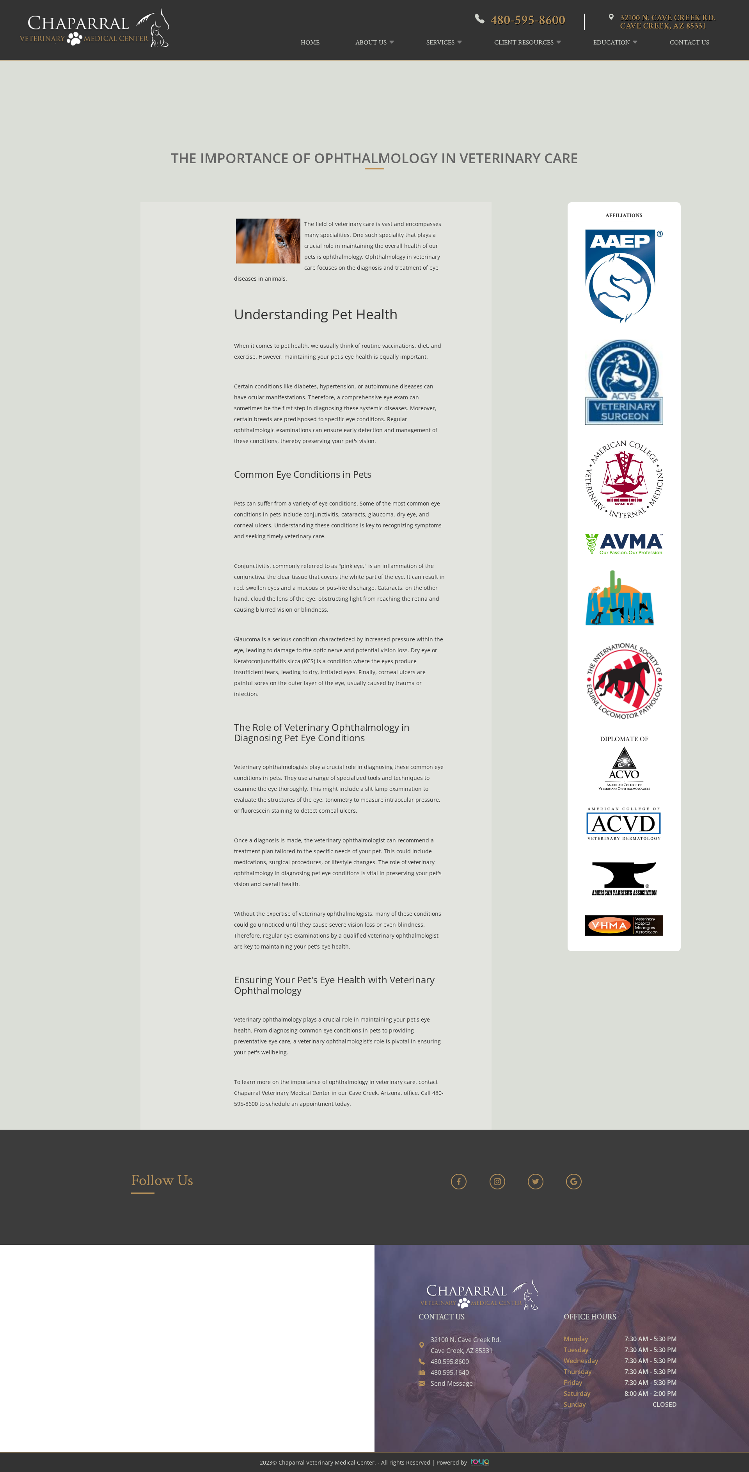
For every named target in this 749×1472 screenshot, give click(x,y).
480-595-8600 (527, 20)
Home (310, 42)
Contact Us (689, 42)
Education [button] (611, 42)
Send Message (452, 1383)
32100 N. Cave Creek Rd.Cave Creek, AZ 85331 (668, 21)
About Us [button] (371, 42)
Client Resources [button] (524, 42)
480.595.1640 (450, 1372)
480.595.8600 (450, 1361)
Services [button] (440, 42)
